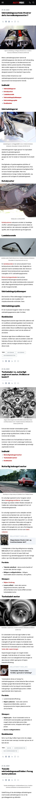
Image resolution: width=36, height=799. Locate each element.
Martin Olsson (12, 258)
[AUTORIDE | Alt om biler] (18, 2)
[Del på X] (3, 21)
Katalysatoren (6, 222)
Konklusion (8, 103)
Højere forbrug (9, 582)
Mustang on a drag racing (9, 494)
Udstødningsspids (10, 100)
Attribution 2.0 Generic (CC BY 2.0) (20, 52)
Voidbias (20, 494)
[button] (3, 2)
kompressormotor (19, 748)
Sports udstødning (9, 50)
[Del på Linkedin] (12, 21)
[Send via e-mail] (18, 21)
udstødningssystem (9, 355)
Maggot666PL (16, 144)
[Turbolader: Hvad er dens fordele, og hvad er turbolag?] (4, 670)
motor (9, 748)
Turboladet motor (10, 458)
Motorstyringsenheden (9, 277)
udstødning (10, 352)
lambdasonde (8, 264)
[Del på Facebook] (6, 21)
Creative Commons (28, 144)
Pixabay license (29, 494)
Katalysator (8, 91)
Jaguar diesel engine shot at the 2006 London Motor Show (18, 419)
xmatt (9, 627)
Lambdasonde (9, 94)
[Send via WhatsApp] (15, 21)
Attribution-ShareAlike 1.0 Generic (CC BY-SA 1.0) (18, 146)
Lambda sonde (5, 258)
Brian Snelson (9, 421)
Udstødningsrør (10, 88)
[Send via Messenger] (9, 21)
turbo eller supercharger (10, 649)
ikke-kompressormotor (10, 751)
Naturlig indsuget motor (13, 455)
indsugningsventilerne (12, 500)
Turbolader (4, 627)
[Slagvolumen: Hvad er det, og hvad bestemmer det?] (4, 539)
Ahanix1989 (22, 218)
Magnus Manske (20, 50)
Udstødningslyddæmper (13, 97)
